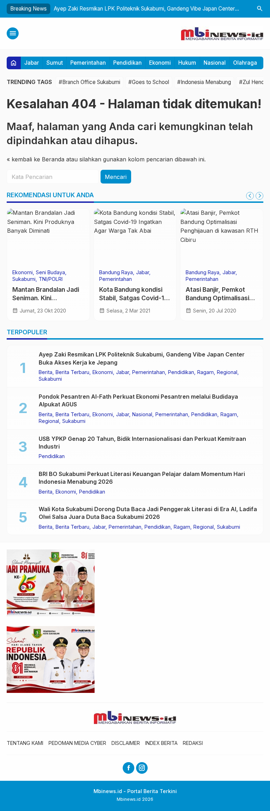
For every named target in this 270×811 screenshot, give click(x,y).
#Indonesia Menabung (204, 82)
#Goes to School (148, 82)
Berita (45, 372)
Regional (227, 372)
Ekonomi (160, 62)
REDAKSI (193, 743)
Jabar (31, 62)
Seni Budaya (50, 272)
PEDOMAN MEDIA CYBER (77, 743)
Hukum (187, 62)
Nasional (215, 62)
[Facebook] (128, 768)
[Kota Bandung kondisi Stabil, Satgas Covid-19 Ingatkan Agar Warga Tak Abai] (135, 236)
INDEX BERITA (161, 743)
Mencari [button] (116, 176)
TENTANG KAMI (25, 743)
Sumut (54, 62)
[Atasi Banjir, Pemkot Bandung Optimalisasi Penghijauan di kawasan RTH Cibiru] (221, 236)
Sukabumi (24, 279)
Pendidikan (127, 62)
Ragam (205, 372)
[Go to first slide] (259, 196)
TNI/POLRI (51, 279)
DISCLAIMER (125, 743)
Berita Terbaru (72, 372)
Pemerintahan (88, 62)
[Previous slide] (250, 196)
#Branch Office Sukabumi (89, 82)
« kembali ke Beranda (35, 159)
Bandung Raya (116, 272)
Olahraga (245, 62)
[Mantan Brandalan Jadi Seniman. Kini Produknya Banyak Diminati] (48, 236)
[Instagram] (142, 768)
